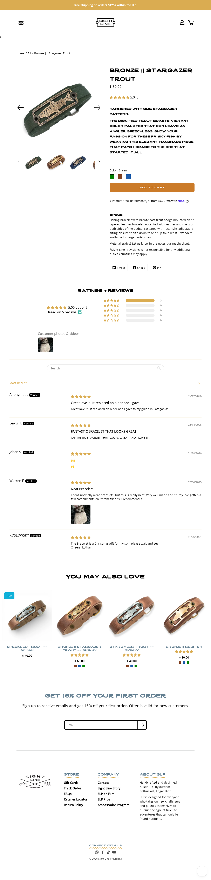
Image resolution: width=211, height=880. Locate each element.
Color (118, 170)
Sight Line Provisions (110, 858)
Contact (103, 782)
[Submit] (142, 725)
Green (83, 666)
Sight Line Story (109, 788)
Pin (159, 268)
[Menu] (21, 23)
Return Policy (73, 805)
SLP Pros (104, 799)
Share (141, 268)
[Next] (97, 107)
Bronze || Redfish (184, 646)
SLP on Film (106, 794)
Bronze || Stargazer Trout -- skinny (79, 648)
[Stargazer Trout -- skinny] (132, 615)
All (29, 53)
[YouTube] (114, 852)
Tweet (121, 268)
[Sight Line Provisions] (105, 22)
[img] (81, 396)
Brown (75, 666)
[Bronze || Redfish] (184, 615)
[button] (120, 97)
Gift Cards (71, 782)
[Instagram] (97, 852)
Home (20, 53)
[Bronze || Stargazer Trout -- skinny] (79, 615)
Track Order (72, 788)
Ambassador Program (113, 805)
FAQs (68, 794)
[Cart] (191, 22)
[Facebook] (102, 852)
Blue (79, 666)
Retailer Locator (75, 799)
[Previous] (20, 107)
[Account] (182, 22)
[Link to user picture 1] (81, 514)
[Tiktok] (108, 852)
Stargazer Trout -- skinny (131, 648)
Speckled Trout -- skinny (27, 648)
